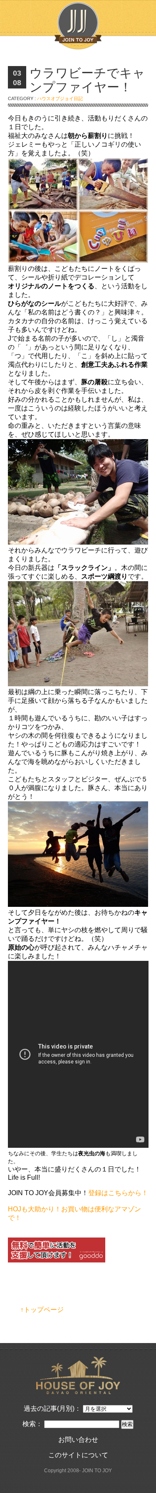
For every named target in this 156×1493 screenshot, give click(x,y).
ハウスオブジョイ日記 (60, 98)
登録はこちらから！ (118, 1192)
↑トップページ (42, 1309)
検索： (32, 1423)
